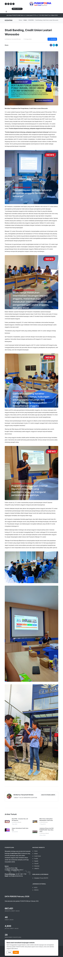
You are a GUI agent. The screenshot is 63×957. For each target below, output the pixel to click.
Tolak (9, 952)
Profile (36, 858)
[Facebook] (51, 45)
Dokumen (36, 866)
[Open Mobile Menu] (6, 11)
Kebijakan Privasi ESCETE (41, 878)
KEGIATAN (31, 20)
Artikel (36, 853)
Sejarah (36, 861)
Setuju (15, 952)
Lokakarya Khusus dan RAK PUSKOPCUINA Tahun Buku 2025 (46, 830)
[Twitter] (54, 45)
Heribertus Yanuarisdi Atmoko (13, 39)
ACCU (35, 887)
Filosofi (36, 863)
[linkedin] (56, 45)
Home (20, 20)
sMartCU (36, 868)
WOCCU (36, 890)
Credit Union (37, 856)
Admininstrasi (44, 822)
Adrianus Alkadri (17, 822)
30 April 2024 (28, 39)
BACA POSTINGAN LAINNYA (48, 794)
